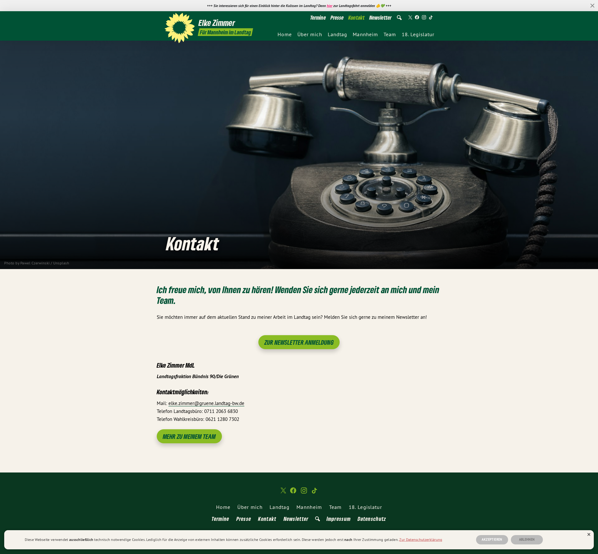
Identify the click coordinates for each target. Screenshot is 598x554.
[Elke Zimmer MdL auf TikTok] (430, 17)
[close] (592, 5)
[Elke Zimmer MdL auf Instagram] (423, 17)
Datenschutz (372, 518)
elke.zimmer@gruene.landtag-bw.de (206, 403)
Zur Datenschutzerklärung (420, 539)
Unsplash (61, 263)
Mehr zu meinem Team (189, 436)
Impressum (339, 518)
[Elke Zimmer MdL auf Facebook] (416, 17)
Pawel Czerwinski (35, 263)
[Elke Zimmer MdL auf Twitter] (409, 17)
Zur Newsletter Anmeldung (299, 342)
